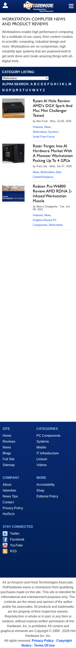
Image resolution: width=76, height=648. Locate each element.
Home (7, 435)
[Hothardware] (38, 6)
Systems (53, 131)
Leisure (41, 459)
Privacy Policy (13, 508)
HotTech (9, 514)
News (47, 127)
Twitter (14, 533)
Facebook (17, 539)
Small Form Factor (44, 136)
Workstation (40, 131)
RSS (13, 551)
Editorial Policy (47, 496)
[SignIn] (8, 5)
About (7, 484)
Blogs (7, 453)
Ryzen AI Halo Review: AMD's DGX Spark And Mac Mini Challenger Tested (52, 108)
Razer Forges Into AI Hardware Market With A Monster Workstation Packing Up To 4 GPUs (53, 153)
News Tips (10, 496)
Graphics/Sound (42, 220)
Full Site (9, 459)
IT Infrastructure (47, 453)
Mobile (41, 447)
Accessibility (45, 484)
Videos (41, 465)
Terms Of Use (44, 645)
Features (38, 127)
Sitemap (9, 465)
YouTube (16, 545)
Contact (8, 502)
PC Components (48, 435)
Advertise (9, 490)
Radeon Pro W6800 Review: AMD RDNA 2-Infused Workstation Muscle (52, 193)
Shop (40, 490)
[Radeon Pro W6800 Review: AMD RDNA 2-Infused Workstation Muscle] (13, 193)
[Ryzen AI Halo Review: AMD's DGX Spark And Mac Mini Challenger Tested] (13, 108)
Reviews (9, 441)
